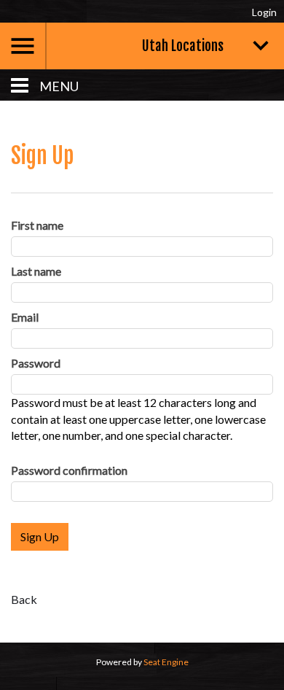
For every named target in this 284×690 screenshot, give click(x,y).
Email (25, 317)
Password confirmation (69, 470)
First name (37, 225)
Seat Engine (166, 661)
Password (35, 363)
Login (264, 12)
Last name (36, 271)
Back (24, 599)
